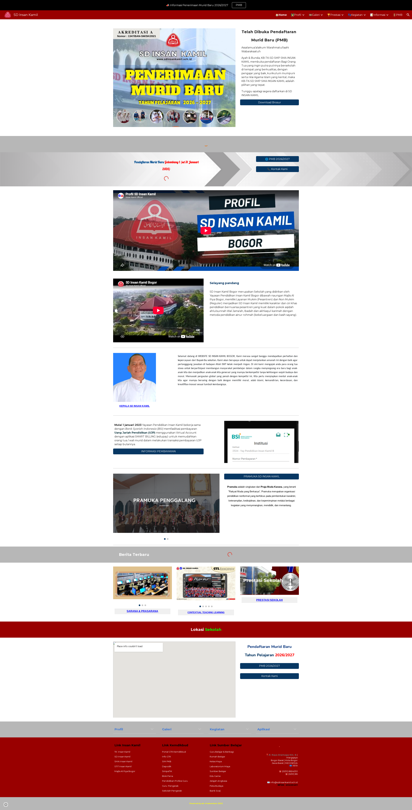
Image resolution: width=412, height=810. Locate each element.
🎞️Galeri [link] (314, 14)
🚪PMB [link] (397, 14)
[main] (269, 35)
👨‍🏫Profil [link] (296, 14)
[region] (206, 5)
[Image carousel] (166, 507)
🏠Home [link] (281, 14)
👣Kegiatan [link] (355, 14)
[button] (408, 15)
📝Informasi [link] (377, 14)
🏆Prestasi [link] (333, 14)
